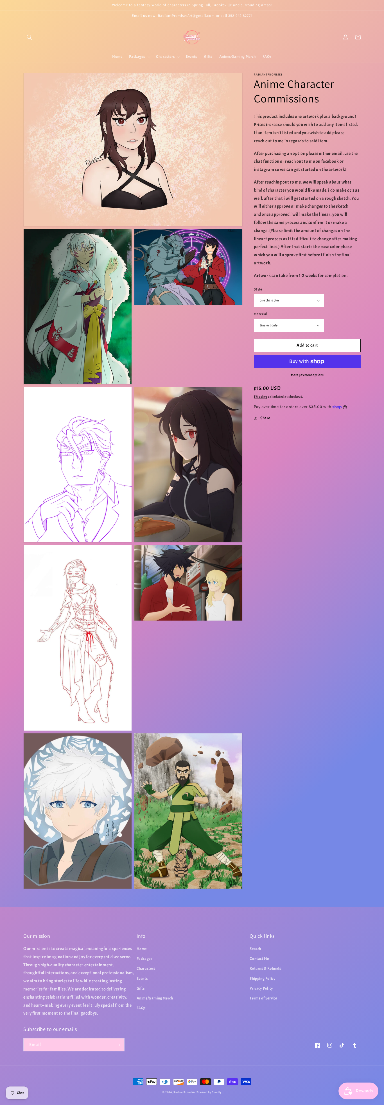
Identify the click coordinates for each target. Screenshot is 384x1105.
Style (258, 289)
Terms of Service (263, 998)
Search (255, 948)
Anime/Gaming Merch (155, 998)
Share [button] (265, 418)
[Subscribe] (118, 1044)
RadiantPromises (184, 1092)
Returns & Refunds (265, 968)
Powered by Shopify (209, 1092)
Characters (146, 968)
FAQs (141, 1008)
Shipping (260, 396)
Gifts (141, 988)
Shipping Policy (262, 978)
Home (142, 948)
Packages (145, 958)
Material (260, 314)
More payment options (307, 375)
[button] (29, 37)
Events (142, 978)
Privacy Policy (261, 988)
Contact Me (259, 958)
